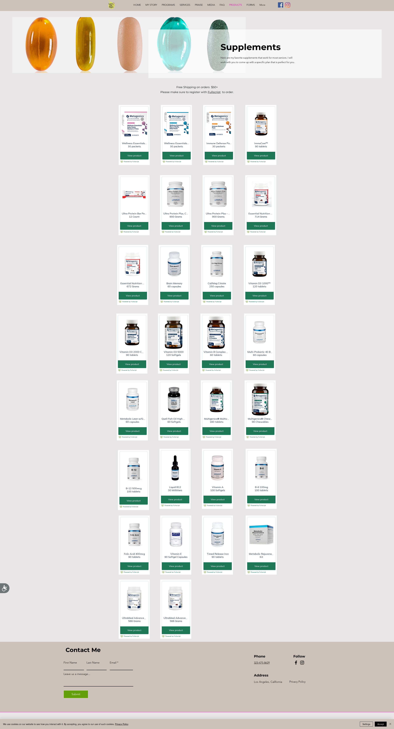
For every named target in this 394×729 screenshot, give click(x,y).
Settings (366, 724)
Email (113, 662)
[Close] (390, 724)
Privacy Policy (121, 724)
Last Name (93, 662)
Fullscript (214, 92)
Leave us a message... (77, 674)
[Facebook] (280, 5)
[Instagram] (287, 5)
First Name (70, 662)
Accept (380, 724)
